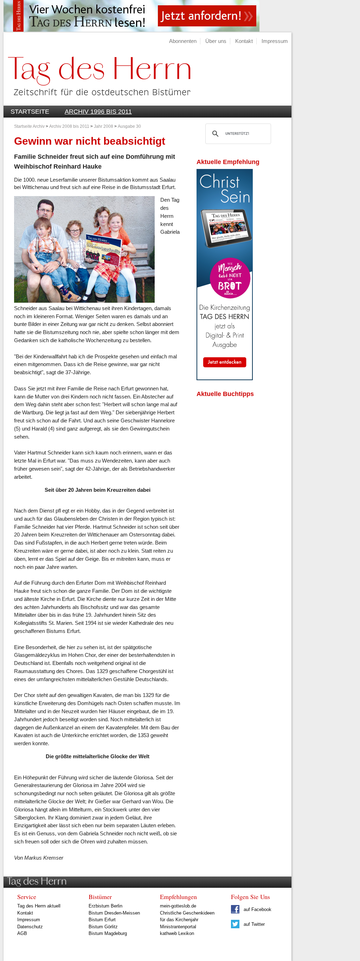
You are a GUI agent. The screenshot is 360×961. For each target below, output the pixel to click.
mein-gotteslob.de (178, 906)
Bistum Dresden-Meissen (114, 913)
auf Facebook (256, 909)
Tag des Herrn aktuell (38, 906)
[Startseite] (97, 102)
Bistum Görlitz (103, 926)
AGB (22, 933)
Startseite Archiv (29, 126)
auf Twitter (253, 924)
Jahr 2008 (103, 126)
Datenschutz (30, 926)
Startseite (30, 111)
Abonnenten (183, 41)
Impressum (275, 41)
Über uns (215, 41)
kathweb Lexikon (177, 933)
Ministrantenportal (178, 926)
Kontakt (244, 41)
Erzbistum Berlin (105, 906)
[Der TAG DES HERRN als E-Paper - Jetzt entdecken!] (225, 378)
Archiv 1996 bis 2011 (98, 111)
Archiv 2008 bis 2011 (69, 126)
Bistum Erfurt (102, 919)
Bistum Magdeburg (108, 933)
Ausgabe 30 (129, 126)
